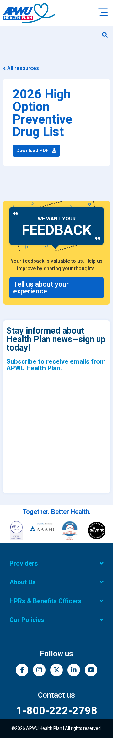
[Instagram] (39, 670)
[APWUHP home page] (29, 13)
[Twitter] (56, 670)
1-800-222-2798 (56, 710)
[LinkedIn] (73, 670)
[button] (105, 34)
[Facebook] (22, 670)
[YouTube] (91, 670)
